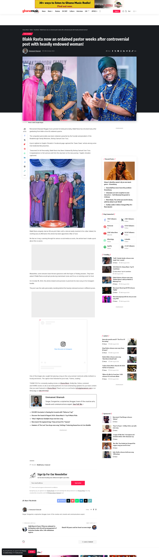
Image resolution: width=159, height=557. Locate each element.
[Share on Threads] (129, 51)
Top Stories (27, 34)
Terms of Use (19, 552)
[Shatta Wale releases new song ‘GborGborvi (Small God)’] (132, 359)
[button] (31, 551)
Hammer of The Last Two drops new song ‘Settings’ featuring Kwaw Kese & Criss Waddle (61, 425)
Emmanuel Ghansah (35, 51)
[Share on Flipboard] (24, 144)
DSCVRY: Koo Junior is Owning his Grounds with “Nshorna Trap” (52, 412)
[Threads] (128, 247)
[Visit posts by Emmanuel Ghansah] (24, 509)
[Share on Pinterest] (118, 51)
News (105, 370)
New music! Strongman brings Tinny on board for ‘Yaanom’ (51, 422)
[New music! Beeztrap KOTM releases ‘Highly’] (106, 290)
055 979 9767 (44, 391)
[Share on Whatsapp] (121, 51)
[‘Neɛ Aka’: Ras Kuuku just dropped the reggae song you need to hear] (106, 445)
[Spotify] (110, 247)
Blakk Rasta (40, 465)
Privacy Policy (81, 490)
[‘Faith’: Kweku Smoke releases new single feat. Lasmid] (106, 260)
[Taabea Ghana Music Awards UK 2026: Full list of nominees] (132, 368)
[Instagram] (96, 509)
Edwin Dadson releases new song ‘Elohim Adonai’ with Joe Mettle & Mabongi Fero (123, 279)
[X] (128, 220)
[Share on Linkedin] (124, 51)
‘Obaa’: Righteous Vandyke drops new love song (47, 419)
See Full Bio (77, 404)
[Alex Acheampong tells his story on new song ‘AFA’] (106, 299)
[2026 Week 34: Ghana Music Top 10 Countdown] (106, 269)
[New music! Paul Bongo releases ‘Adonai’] (106, 419)
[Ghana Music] (30, 11)
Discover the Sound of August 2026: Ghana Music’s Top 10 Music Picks (54, 415)
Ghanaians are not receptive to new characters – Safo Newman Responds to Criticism (117, 195)
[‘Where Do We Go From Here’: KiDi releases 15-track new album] (132, 376)
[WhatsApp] (110, 240)
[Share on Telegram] (126, 51)
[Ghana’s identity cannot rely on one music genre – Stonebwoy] (119, 171)
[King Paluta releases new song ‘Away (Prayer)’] (132, 350)
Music (115, 262)
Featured (47, 465)
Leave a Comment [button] (88, 542)
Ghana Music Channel (55, 493)
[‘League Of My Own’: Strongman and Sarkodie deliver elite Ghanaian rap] (106, 437)
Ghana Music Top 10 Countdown (122, 271)
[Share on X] (115, 51)
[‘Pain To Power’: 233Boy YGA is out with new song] (106, 428)
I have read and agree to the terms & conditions (45, 487)
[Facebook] (93, 509)
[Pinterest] (110, 227)
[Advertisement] (79, 19)
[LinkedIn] (128, 240)
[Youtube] (110, 233)
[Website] (91, 509)
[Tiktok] (128, 233)
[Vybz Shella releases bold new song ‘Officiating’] (106, 454)
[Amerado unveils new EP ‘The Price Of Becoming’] (132, 341)
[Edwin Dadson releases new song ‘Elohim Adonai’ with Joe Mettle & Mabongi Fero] (106, 280)
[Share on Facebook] (112, 51)
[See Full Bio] (83, 404)
